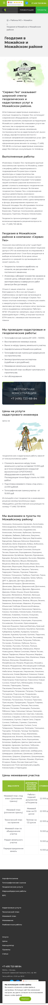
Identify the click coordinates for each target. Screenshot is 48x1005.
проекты (41, 10)
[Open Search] (29, 3)
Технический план (10, 912)
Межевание (7, 920)
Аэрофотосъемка (10, 879)
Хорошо (25, 999)
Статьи (5, 954)
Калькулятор (8, 945)
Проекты (6, 950)
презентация (27, 10)
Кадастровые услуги (11, 908)
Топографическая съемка (14, 883)
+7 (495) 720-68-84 (14, 224)
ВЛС (4, 895)
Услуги (5, 937)
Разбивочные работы (12, 925)
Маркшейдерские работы (14, 891)
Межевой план (9, 916)
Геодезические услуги (12, 887)
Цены (4, 941)
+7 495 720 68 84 (38, 3)
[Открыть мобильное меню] (4, 3)
